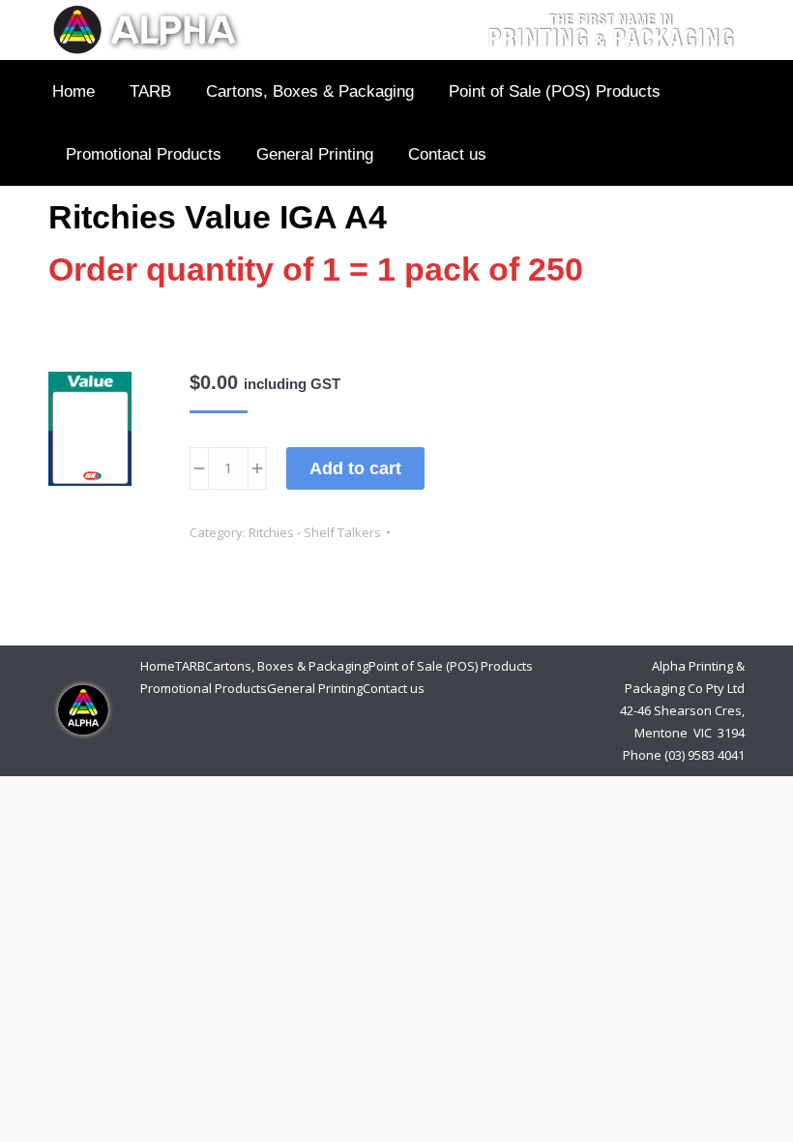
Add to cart (355, 468)
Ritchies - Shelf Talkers (315, 532)
